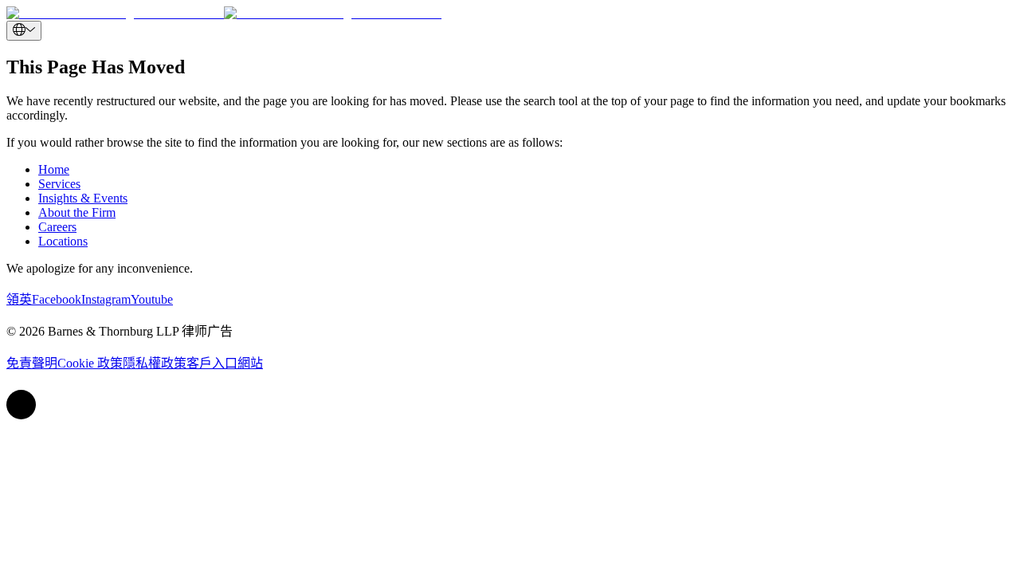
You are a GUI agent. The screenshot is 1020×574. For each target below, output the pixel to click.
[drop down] (23, 31)
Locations (63, 241)
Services (59, 184)
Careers (57, 227)
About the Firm (77, 212)
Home (53, 169)
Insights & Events (83, 198)
